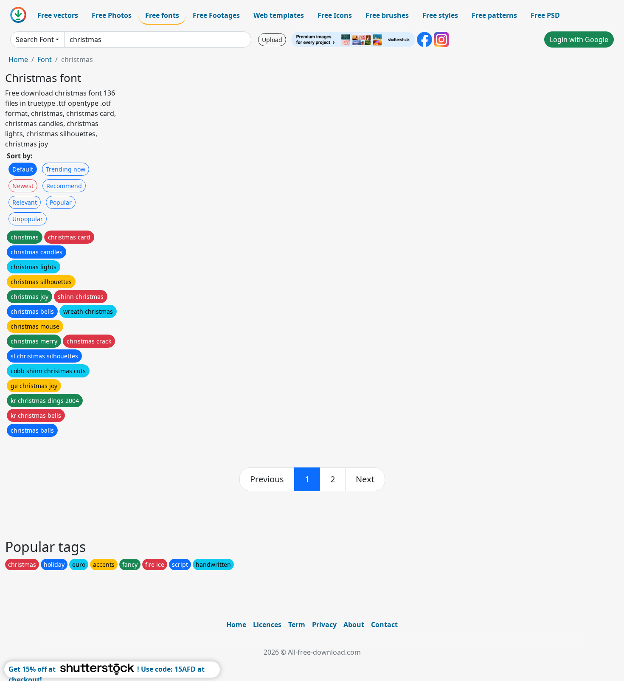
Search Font (35, 39)
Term (296, 624)
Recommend (64, 186)
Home (18, 59)
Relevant (24, 202)
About (353, 624)
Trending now (65, 169)
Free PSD (545, 15)
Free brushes (387, 15)
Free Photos (112, 15)
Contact (384, 624)
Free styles (440, 15)
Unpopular (27, 219)
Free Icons (335, 15)
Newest (23, 186)
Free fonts (162, 15)
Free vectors (57, 15)
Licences (267, 624)
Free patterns (494, 15)
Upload (272, 40)
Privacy (324, 624)
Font (44, 59)
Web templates (278, 15)
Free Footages (216, 15)
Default (22, 169)
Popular (61, 202)
